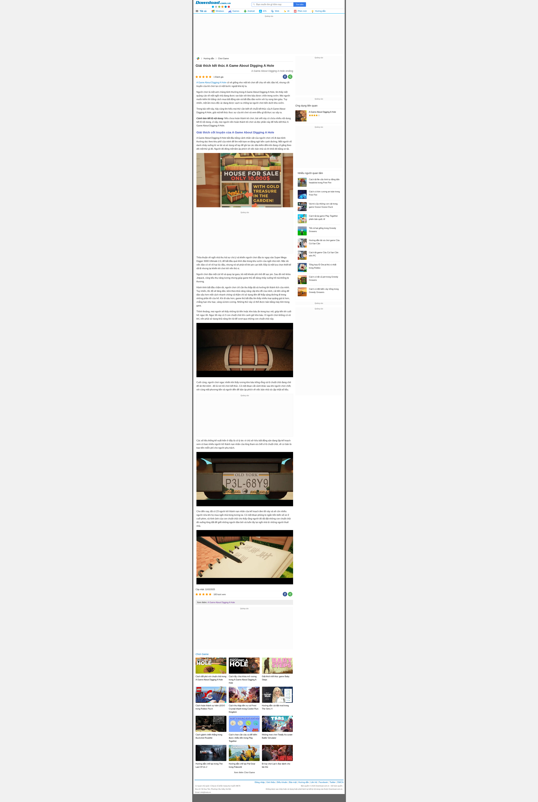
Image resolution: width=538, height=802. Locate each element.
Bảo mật (293, 782)
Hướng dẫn (209, 58)
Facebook (323, 782)
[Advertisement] (269, 37)
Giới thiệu (270, 782)
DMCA (340, 782)
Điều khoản (282, 782)
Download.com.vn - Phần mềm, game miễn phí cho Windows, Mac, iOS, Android (213, 4)
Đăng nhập (260, 782)
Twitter (333, 782)
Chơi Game (223, 58)
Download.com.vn (198, 58)
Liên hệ (313, 782)
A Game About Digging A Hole (211, 82)
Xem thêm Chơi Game (244, 772)
